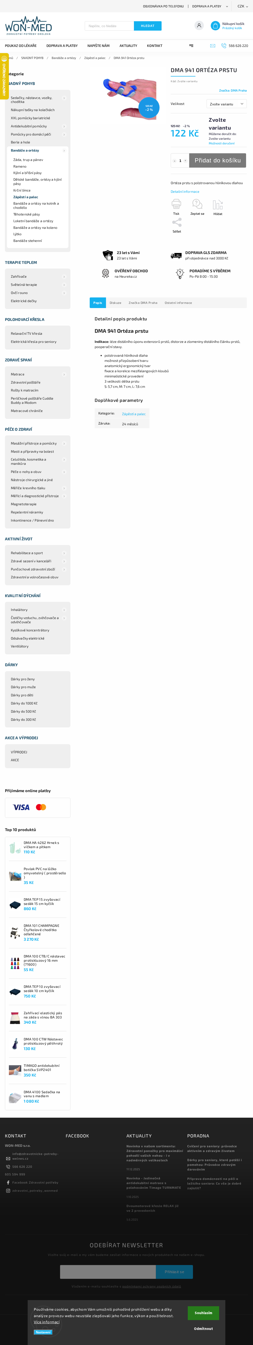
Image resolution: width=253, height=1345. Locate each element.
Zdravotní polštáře (26, 382)
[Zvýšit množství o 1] (185, 161)
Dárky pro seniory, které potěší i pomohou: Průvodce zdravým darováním (214, 1164)
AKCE (15, 760)
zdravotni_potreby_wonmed (35, 1190)
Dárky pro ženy (23, 679)
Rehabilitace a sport (27, 553)
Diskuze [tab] (116, 303)
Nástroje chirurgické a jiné (32, 480)
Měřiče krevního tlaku (28, 488)
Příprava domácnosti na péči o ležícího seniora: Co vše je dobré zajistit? (214, 1183)
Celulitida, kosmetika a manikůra (28, 461)
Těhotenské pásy (26, 214)
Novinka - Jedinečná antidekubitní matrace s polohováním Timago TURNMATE (153, 1182)
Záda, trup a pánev (28, 159)
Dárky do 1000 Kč (24, 703)
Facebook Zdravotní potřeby (35, 1182)
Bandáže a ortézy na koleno (35, 227)
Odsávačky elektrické (27, 638)
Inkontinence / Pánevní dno (32, 520)
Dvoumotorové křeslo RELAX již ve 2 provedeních (152, 1208)
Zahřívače (19, 276)
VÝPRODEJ (19, 752)
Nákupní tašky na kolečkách (33, 110)
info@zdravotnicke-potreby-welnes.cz (35, 1156)
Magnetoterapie (24, 504)
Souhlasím (203, 1313)
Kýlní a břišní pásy (27, 173)
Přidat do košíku (218, 160)
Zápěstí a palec (25, 197)
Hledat (147, 26)
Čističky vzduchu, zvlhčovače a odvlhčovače (35, 620)
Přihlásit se (174, 1272)
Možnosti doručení (221, 143)
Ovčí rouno (19, 293)
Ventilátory (19, 646)
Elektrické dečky (24, 301)
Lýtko (17, 234)
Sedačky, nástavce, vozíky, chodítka (31, 100)
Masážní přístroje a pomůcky (34, 443)
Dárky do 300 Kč (23, 719)
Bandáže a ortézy (25, 150)
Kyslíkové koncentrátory (30, 630)
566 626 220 (22, 1167)
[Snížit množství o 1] (174, 161)
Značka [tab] (143, 303)
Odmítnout (203, 1328)
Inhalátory (19, 609)
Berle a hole (20, 142)
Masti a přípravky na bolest (32, 451)
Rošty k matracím (25, 390)
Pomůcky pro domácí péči (31, 134)
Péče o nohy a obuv (26, 471)
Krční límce (22, 190)
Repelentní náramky (27, 512)
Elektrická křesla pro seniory (33, 341)
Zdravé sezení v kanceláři (31, 561)
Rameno (20, 166)
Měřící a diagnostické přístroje (35, 496)
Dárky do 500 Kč (23, 711)
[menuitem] (23, 45)
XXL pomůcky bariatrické (30, 118)
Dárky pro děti (22, 695)
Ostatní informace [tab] (178, 303)
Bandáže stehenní (27, 240)
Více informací (47, 1322)
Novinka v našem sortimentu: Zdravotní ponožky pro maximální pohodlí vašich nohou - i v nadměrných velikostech (154, 1153)
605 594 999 (15, 1174)
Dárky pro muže (23, 687)
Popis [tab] (97, 303)
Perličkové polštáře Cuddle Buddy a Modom (32, 400)
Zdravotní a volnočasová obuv (34, 577)
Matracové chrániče (27, 411)
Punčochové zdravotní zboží (33, 569)
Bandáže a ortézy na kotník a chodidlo (36, 205)
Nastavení (43, 1332)
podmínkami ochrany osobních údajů (151, 1286)
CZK (241, 6)
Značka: (233, 90)
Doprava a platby (206, 6)
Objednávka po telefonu (163, 6)
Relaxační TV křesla (26, 333)
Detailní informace (185, 191)
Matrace (17, 374)
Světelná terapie (24, 284)
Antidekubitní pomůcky (29, 126)
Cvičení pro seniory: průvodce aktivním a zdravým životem (212, 1148)
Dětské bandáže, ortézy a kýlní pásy (37, 181)
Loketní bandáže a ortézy (33, 221)
